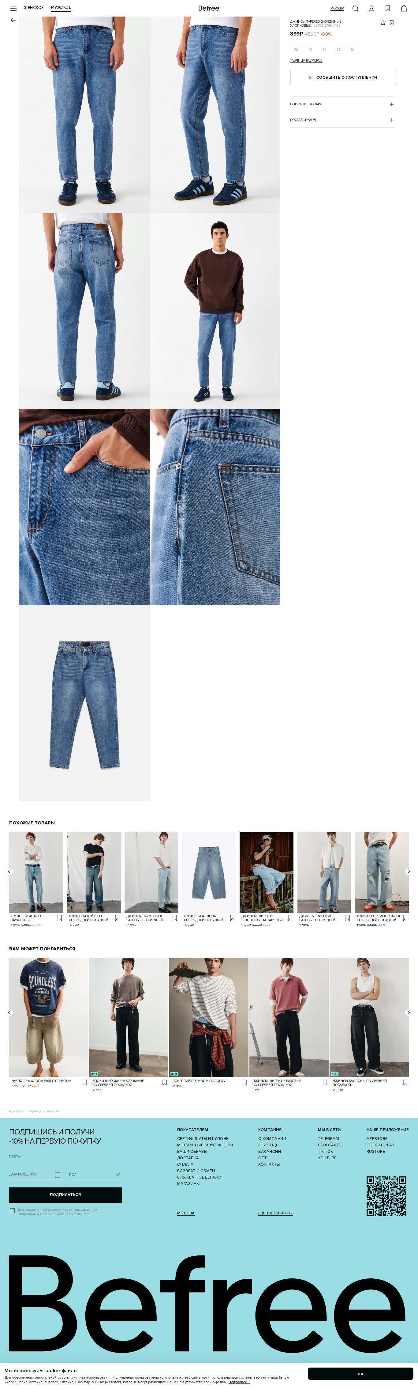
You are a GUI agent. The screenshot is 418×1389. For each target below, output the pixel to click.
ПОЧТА (15, 1157)
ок (361, 1373)
